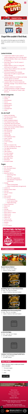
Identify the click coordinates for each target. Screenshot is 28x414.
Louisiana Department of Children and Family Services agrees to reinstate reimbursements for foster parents (15, 78)
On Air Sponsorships (12, 201)
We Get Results (8, 220)
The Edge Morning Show (10, 148)
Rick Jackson (7, 140)
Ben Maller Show (8, 158)
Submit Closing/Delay (12, 184)
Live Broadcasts (11, 199)
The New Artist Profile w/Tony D (12, 125)
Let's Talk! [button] (5, 376)
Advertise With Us (8, 173)
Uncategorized (8, 108)
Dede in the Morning (9, 115)
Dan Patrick (7, 150)
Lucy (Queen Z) (8, 131)
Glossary (9, 176)
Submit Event (7, 214)
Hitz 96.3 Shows (8, 192)
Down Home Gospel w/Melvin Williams (14, 127)
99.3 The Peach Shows (10, 168)
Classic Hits (7, 97)
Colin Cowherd (7, 151)
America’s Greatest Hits (10, 145)
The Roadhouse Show (9, 136)
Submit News (7, 215)
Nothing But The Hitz (9, 128)
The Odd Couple (8, 154)
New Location (7, 196)
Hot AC (6, 102)
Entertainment (7, 100)
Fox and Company (8, 153)
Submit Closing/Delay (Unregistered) (16, 186)
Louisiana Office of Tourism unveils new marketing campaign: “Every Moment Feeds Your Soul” (15, 83)
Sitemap (6, 209)
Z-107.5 (6, 224)
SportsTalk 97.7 (8, 211)
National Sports (8, 105)
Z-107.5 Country (8, 141)
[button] (25, 2)
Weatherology (22, 405)
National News (8, 103)
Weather (6, 222)
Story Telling (6, 370)
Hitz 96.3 (6, 191)
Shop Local (7, 206)
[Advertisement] (14, 18)
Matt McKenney (8, 130)
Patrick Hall (7, 133)
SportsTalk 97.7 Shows (10, 212)
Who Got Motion (8, 118)
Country (6, 98)
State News (7, 107)
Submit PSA (7, 217)
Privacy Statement (9, 204)
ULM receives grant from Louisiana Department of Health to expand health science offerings (14, 73)
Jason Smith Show (8, 156)
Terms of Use (7, 219)
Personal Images (7, 368)
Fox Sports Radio (8, 161)
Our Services (7, 197)
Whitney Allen (7, 135)
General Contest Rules (10, 189)
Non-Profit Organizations (13, 178)
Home (5, 194)
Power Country (8, 138)
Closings (6, 183)
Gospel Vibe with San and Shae (12, 123)
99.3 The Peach (8, 166)
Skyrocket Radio (18, 404)
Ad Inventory (7, 170)
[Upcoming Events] (14, 258)
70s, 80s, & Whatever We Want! (12, 146)
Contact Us (7, 188)
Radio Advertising (11, 202)
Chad (5, 143)
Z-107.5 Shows (8, 225)
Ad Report (6, 171)
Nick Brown (7, 159)
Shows (5, 207)
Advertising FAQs (11, 174)
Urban (5, 110)
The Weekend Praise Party (11, 122)
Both (4, 372)
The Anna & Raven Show (10, 117)
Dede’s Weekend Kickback (11, 120)
